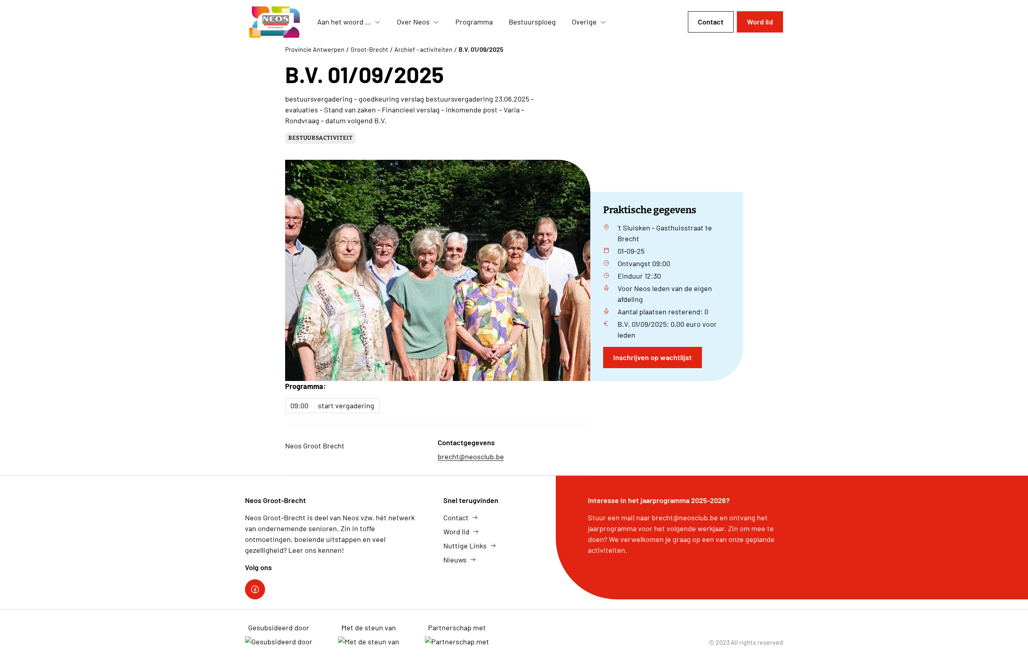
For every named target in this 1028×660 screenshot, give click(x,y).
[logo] (274, 22)
